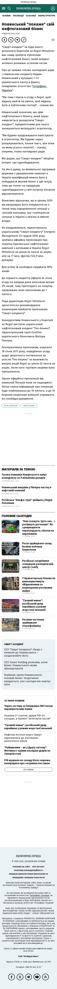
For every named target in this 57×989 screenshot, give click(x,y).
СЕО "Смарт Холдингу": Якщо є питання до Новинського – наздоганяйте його (23, 652)
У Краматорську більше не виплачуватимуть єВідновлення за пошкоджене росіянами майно (38, 584)
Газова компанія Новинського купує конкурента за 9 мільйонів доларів (24, 476)
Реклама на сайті (21, 867)
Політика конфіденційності (28, 870)
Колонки (31, 16)
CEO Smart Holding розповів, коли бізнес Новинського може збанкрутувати (25, 665)
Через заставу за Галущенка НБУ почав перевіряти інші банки (28, 707)
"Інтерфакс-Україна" (39, 895)
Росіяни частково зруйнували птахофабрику (33, 622)
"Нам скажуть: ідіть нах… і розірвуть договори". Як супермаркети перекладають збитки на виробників (38, 527)
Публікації (18, 16)
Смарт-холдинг (29, 406)
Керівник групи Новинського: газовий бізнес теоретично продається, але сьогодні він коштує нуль (27, 679)
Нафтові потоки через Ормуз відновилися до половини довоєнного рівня (23, 738)
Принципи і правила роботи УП (28, 878)
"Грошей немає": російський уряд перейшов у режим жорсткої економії (34, 605)
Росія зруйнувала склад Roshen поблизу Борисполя (37, 546)
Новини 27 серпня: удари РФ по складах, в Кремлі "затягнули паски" (27, 717)
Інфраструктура (46, 16)
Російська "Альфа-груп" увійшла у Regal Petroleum (27, 501)
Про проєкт (38, 867)
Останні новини (14, 700)
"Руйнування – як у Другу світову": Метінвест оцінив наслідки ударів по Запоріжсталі (27, 750)
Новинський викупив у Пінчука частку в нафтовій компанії (26, 489)
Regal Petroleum (11, 406)
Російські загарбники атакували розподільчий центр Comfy (37, 564)
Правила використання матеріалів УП (28, 874)
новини (6, 16)
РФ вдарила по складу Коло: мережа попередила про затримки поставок (27, 762)
